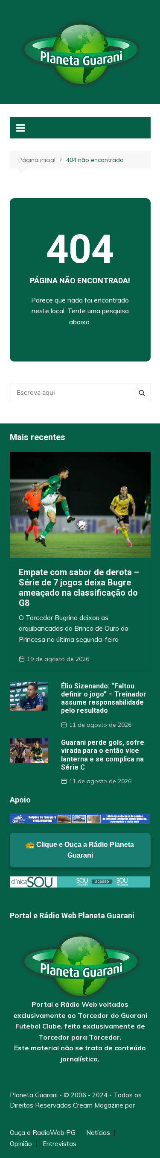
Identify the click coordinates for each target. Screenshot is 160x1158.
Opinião (21, 1143)
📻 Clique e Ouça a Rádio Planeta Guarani (80, 850)
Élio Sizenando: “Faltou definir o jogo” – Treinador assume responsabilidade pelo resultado (103, 698)
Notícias (98, 1132)
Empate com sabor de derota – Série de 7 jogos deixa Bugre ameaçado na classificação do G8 (79, 587)
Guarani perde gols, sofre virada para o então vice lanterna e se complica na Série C (102, 754)
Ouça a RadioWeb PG (43, 1132)
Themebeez (28, 1115)
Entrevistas (59, 1143)
